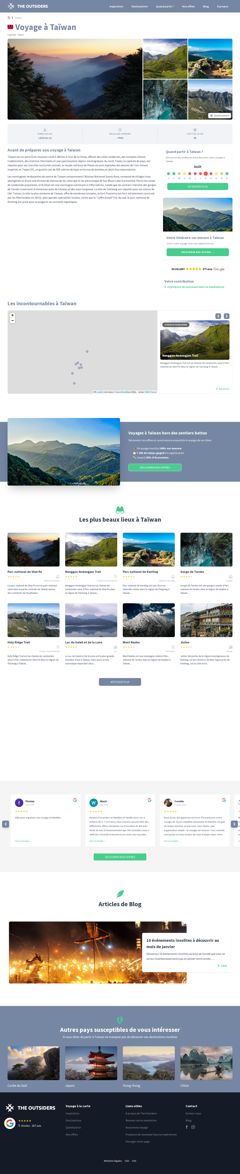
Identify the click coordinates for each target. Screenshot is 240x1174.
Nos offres (188, 6)
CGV (134, 1160)
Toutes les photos (221, 115)
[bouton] (218, 316)
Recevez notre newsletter (141, 1120)
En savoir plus (198, 186)
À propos (222, 6)
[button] (198, 269)
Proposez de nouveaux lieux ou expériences (151, 1134)
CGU (127, 1160)
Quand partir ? (165, 6)
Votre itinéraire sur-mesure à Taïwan (195, 237)
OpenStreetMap (123, 391)
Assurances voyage (137, 1127)
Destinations (140, 6)
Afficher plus (120, 682)
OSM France (151, 391)
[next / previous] (5, 824)
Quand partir (73, 1127)
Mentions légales (113, 1160)
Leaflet (99, 391)
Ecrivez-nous (193, 1113)
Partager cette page (138, 1141)
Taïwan (18, 17)
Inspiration (116, 6)
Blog (206, 6)
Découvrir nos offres (197, 252)
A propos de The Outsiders (141, 1113)
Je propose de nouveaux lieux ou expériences (195, 287)
